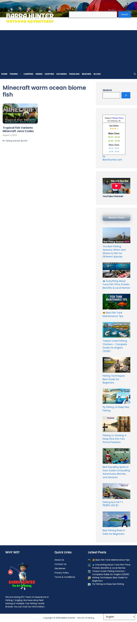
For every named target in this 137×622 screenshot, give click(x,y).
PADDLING (74, 74)
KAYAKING (61, 74)
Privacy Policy (61, 572)
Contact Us (60, 564)
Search (124, 14)
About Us (59, 559)
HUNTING (49, 74)
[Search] (125, 95)
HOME (4, 74)
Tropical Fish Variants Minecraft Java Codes (18, 129)
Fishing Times (117, 118)
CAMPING (28, 74)
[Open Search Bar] (135, 74)
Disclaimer (60, 568)
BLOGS (97, 74)
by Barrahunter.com (112, 158)
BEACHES (86, 74)
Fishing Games (13, 140)
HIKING (39, 74)
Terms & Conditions (64, 577)
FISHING (14, 74)
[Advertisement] (68, 49)
